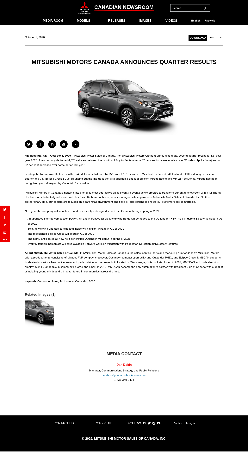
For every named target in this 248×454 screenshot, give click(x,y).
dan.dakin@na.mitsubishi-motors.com (124, 375)
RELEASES (116, 20)
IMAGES (145, 20)
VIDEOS (171, 20)
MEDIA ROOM (53, 20)
